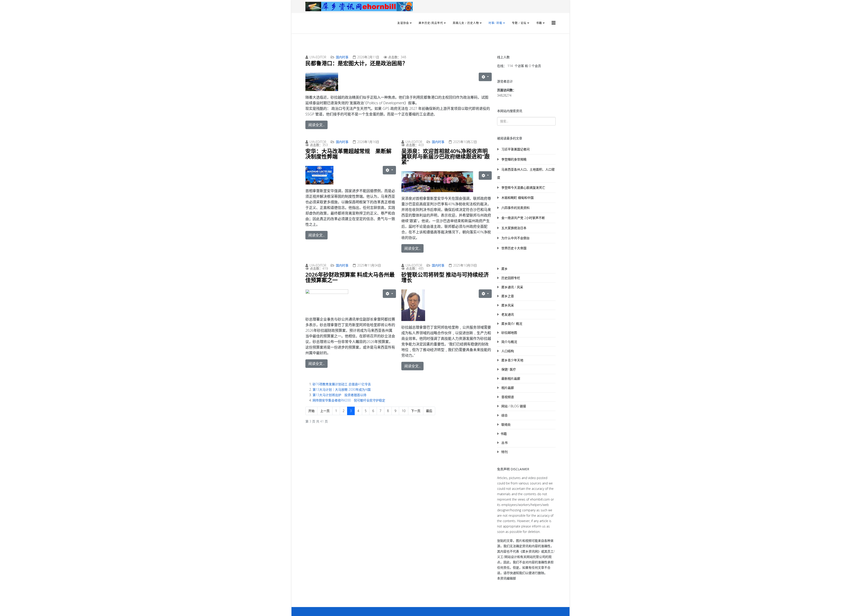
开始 (311, 411)
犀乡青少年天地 (511, 360)
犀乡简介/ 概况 (511, 323)
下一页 (415, 411)
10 (403, 411)
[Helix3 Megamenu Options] (554, 23)
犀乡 (504, 269)
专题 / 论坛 (519, 23)
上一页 (325, 411)
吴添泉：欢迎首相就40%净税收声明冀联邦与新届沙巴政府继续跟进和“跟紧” (445, 156)
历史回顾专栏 (510, 278)
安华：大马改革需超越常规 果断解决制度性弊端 (348, 153)
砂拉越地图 (508, 332)
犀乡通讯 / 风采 (511, 287)
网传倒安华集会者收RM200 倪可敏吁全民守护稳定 (349, 400)
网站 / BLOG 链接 (513, 406)
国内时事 (342, 57)
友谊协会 (403, 23)
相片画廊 (507, 388)
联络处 (505, 424)
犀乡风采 (507, 305)
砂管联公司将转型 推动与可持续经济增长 (445, 277)
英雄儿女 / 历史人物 (466, 23)
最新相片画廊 (510, 378)
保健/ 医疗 (508, 369)
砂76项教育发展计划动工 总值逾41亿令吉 (342, 384)
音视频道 (507, 397)
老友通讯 (507, 314)
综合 (504, 415)
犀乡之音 (507, 296)
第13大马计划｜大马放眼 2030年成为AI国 (342, 389)
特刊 (504, 452)
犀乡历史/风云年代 (431, 23)
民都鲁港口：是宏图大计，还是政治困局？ (356, 63)
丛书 (504, 442)
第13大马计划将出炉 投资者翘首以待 (339, 395)
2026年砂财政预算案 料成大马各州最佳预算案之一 (350, 277)
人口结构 (507, 351)
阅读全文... (316, 124)
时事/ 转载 (495, 23)
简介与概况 (508, 342)
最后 (429, 411)
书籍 (539, 23)
